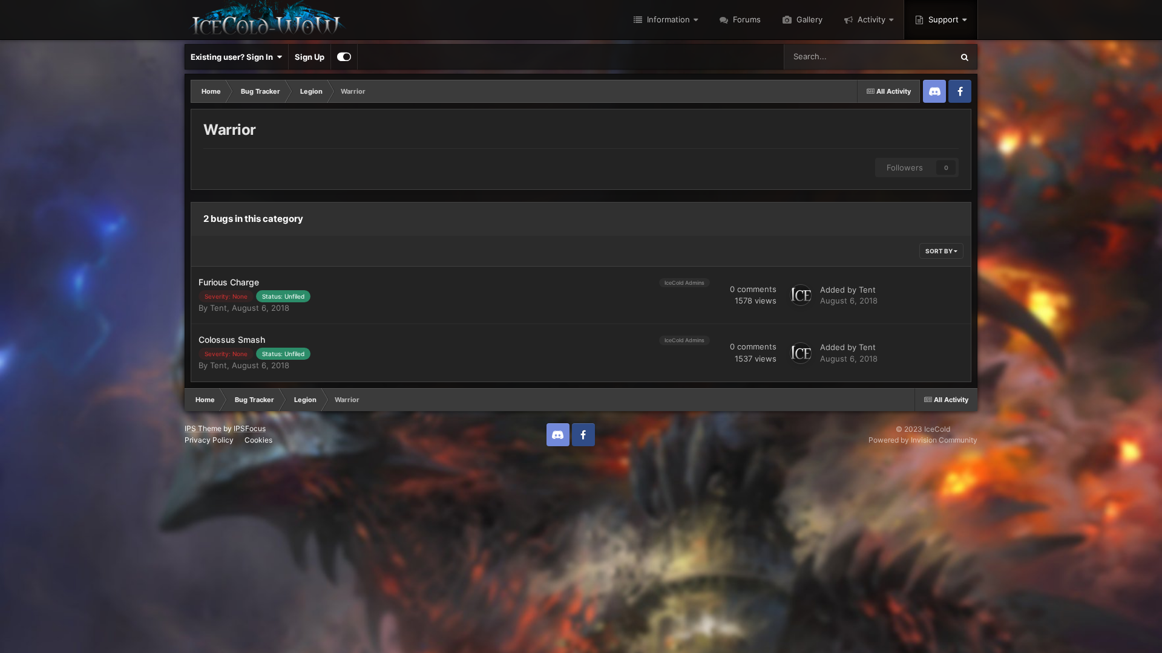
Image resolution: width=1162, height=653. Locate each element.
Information (667, 19)
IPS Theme (203, 428)
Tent (218, 308)
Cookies (258, 439)
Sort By (939, 251)
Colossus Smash (232, 339)
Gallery (808, 19)
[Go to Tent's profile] (801, 295)
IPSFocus (250, 428)
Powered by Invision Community (922, 439)
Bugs (927, 56)
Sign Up (309, 57)
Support (942, 19)
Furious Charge (229, 282)
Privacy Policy (209, 439)
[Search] (964, 57)
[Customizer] (344, 57)
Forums (745, 19)
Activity (870, 19)
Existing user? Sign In (234, 57)
